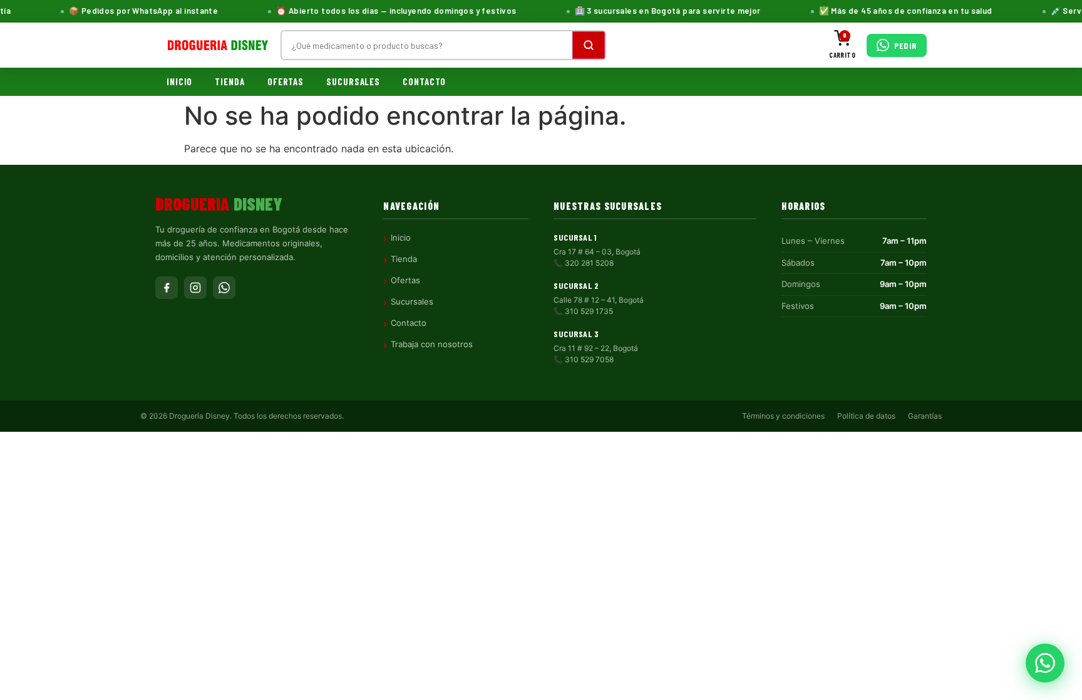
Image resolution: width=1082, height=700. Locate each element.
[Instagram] (195, 287)
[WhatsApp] (224, 287)
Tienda (229, 81)
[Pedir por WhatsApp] (1045, 663)
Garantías (925, 416)
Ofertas (285, 81)
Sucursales (353, 81)
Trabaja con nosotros (432, 344)
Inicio (179, 81)
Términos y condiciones (783, 416)
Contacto (424, 81)
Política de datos (866, 416)
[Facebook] (166, 287)
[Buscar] (588, 45)
